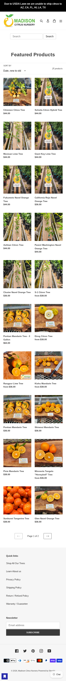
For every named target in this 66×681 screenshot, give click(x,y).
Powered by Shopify (46, 671)
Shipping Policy (13, 587)
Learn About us (13, 571)
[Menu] (61, 20)
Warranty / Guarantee (17, 603)
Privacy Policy (13, 579)
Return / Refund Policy (17, 595)
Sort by (7, 66)
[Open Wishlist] (5, 676)
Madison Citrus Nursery (28, 671)
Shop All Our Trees (15, 563)
